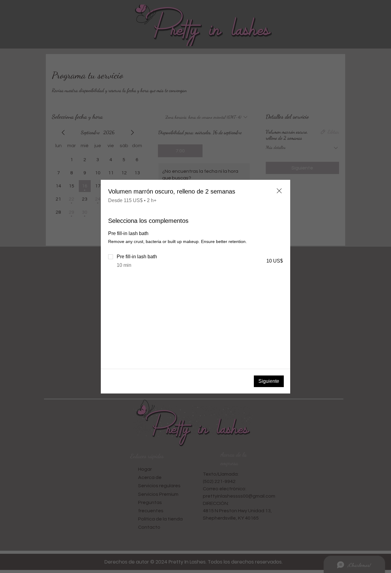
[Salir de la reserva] (279, 190)
